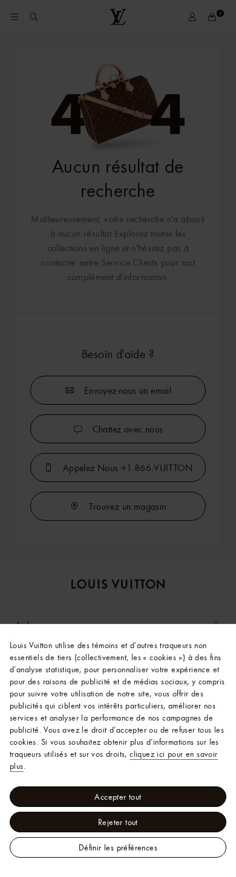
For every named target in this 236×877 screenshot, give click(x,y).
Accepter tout (117, 796)
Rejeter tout (118, 822)
